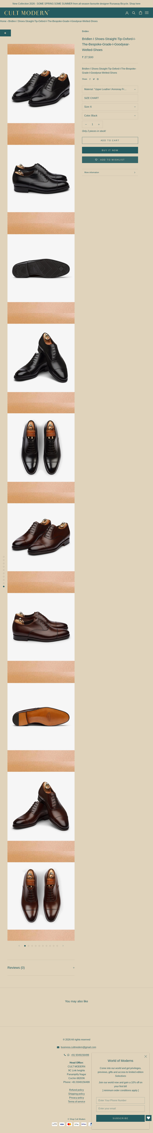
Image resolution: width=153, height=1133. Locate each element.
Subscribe (120, 1118)
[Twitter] (94, 79)
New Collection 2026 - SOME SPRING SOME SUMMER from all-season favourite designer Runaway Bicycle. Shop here (76, 3)
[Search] (133, 12)
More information (91, 172)
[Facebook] (90, 79)
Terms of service (76, 1101)
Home (3, 21)
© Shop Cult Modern (76, 1119)
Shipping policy (76, 1094)
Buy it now (110, 150)
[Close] (145, 1056)
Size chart (91, 98)
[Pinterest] (98, 79)
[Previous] (19, 945)
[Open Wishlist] (149, 1118)
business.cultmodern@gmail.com (78, 1047)
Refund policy (76, 1090)
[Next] (63, 945)
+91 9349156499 (80, 1055)
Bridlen (85, 31)
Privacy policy (76, 1097)
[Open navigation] (147, 12)
